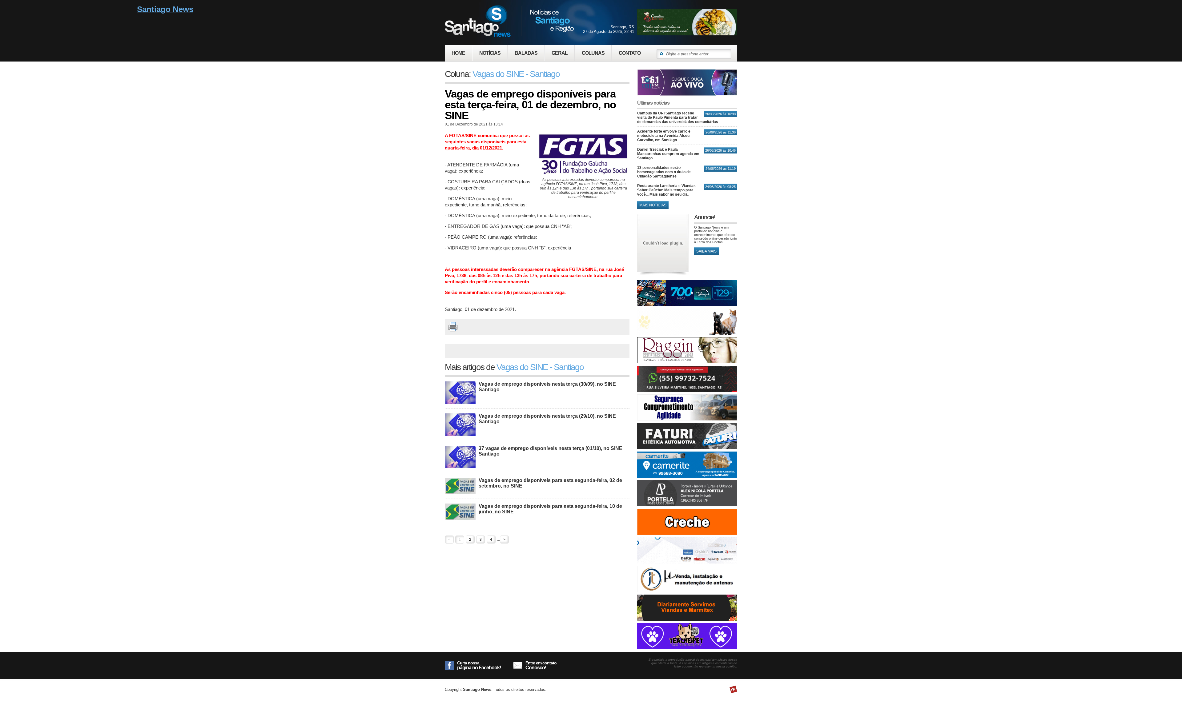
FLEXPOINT (733, 689)
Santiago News (509, 21)
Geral (560, 53)
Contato (630, 53)
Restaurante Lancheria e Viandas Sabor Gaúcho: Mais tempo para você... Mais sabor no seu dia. (666, 190)
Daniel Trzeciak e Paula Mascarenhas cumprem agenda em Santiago (668, 153)
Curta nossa (479, 665)
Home (458, 53)
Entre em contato (541, 665)
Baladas (526, 53)
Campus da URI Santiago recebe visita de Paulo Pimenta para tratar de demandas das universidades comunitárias (677, 117)
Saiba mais (706, 251)
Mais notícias (652, 205)
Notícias (490, 53)
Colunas (593, 53)
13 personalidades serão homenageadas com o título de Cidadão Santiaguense (664, 171)
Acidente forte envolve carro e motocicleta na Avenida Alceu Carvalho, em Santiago (663, 135)
